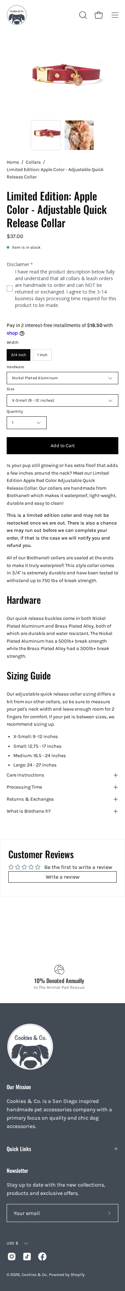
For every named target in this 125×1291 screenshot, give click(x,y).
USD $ (12, 1243)
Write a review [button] (63, 877)
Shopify (78, 1274)
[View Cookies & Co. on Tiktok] (27, 1257)
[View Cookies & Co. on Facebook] (42, 1257)
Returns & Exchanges (30, 799)
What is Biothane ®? (29, 811)
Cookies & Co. (34, 1274)
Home (13, 162)
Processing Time (24, 787)
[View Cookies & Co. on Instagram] (12, 1257)
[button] (82, 15)
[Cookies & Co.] (17, 15)
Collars (33, 162)
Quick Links (19, 1149)
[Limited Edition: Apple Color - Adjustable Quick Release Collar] (46, 135)
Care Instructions (25, 775)
